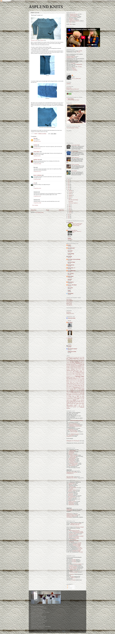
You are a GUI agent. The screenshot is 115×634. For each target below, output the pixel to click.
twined (74, 405)
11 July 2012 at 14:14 (37, 188)
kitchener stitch (71, 396)
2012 (69, 189)
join (81, 394)
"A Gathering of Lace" (69, 357)
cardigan (72, 391)
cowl (79, 391)
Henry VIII (76, 370)
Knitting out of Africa (80, 372)
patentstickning (71, 483)
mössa (75, 397)
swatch (80, 403)
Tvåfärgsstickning (69, 509)
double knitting (74, 392)
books (75, 390)
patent (69, 398)
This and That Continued (72, 348)
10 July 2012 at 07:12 (37, 171)
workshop (67, 407)
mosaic (71, 397)
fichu (67, 393)
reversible (80, 398)
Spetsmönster (71, 18)
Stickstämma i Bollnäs (70, 57)
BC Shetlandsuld (77, 363)
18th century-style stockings (73, 199)
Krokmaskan (68, 312)
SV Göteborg (73, 63)
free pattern (70, 393)
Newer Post (33, 210)
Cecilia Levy (70, 330)
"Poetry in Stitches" (73, 359)
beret (69, 390)
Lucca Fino (68, 376)
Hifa (78, 370)
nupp (67, 398)
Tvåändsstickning (73, 15)
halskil (72, 394)
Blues (83, 363)
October (70, 193)
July (69, 198)
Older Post (61, 210)
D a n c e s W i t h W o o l (72, 230)
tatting (67, 404)
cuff (70, 392)
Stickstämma (72, 569)
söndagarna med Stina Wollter (74, 537)
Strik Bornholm (71, 541)
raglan (78, 398)
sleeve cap (73, 402)
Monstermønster (71, 282)
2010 (69, 216)
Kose (67, 373)
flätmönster (70, 484)
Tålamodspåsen (70, 293)
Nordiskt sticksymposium (74, 455)
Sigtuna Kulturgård (76, 382)
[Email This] (51, 133)
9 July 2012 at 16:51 (37, 155)
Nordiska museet (79, 378)
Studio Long (74, 384)
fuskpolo (76, 393)
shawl (74, 400)
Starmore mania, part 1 (75, 157)
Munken (77, 377)
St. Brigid (76, 383)
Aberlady (67, 362)
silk (67, 402)
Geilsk (76, 369)
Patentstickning (71, 435)
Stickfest (80, 383)
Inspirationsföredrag (72, 458)
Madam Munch (70, 276)
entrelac (78, 392)
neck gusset (78, 397)
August (70, 196)
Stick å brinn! (70, 287)
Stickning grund (69, 436)
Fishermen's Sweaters (81, 368)
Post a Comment (35, 205)
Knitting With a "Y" (71, 267)
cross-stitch (68, 392)
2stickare (69, 245)
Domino (83, 365)
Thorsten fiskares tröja (78, 385)
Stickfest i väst (73, 577)
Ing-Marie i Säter (37, 159)
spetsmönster (70, 491)
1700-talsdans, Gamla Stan (74, 524)
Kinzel (71, 372)
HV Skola (80, 50)
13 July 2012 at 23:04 (37, 202)
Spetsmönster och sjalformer (74, 20)
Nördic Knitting (71, 98)
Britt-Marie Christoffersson (71, 364)
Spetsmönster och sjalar (74, 463)
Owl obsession (70, 239)
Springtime (68, 383)
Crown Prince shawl (73, 365)
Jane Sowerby (76, 371)
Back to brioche (74, 170)
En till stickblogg (71, 253)
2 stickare (73, 67)
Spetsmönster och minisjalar (74, 424)
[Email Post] (49, 133)
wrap (71, 407)
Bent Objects (70, 322)
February (70, 211)
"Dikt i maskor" (80, 357)
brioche (82, 390)
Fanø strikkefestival (73, 567)
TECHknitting (70, 222)
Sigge (71, 382)
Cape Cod (77, 364)
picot (73, 398)
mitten (83, 396)
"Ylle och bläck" (81, 360)
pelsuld (71, 398)
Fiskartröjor (68, 369)
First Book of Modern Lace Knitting (72, 368)
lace (78, 396)
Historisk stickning (73, 457)
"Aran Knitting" (75, 357)
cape (69, 391)
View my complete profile (76, 78)
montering (67, 397)
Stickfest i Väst (72, 19)
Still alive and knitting (75, 164)
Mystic (80, 377)
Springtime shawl (72, 383)
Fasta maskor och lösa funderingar (74, 259)
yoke (78, 407)
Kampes (80, 371)
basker (67, 390)
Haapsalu (79, 369)
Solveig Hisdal (81, 382)
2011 (69, 214)
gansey (79, 393)
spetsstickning (70, 495)
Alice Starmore (69, 299)
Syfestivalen (71, 486)
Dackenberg (80, 365)
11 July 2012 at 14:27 (37, 196)
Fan (73, 539)
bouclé (77, 390)
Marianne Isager (69, 303)
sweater (83, 403)
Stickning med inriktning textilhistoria (76, 420)
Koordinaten (72, 574)
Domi (35, 138)
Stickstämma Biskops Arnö (70, 56)
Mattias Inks (70, 338)
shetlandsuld (82, 400)
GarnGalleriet (73, 369)
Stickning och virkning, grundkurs (72, 514)
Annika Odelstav (37, 151)
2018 (69, 179)
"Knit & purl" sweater (34, 40)
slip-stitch (77, 402)
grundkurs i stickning (72, 501)
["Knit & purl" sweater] (46, 39)
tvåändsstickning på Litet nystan (77, 531)
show (83, 401)
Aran (83, 362)
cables (67, 391)
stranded (77, 403)
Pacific (83, 378)
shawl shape (78, 400)
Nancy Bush (68, 378)
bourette (80, 390)
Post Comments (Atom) (40, 212)
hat (74, 394)
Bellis (81, 363)
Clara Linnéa (70, 250)
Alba (70, 362)
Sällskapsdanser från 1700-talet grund (72, 440)
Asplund (42, 40)
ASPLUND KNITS (46, 6)
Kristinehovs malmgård (79, 532)
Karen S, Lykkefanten (38, 175)
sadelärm (67, 400)
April (70, 208)
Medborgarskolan (79, 64)
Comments (70, 587)
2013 (69, 187)
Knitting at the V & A (70, 313)
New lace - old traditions (72, 284)
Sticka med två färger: (70, 476)
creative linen (82, 391)
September (71, 195)
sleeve (70, 402)
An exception (71, 201)
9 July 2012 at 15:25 (37, 141)
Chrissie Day (68, 365)
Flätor (71, 24)
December (70, 190)
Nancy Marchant (69, 304)
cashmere (75, 391)
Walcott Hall (80, 386)
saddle (83, 398)
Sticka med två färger (73, 430)
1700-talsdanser (69, 510)
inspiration (76, 394)
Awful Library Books (71, 318)
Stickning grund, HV (70, 473)
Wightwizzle (79, 387)
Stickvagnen (71, 488)
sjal (68, 402)
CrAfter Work (71, 493)
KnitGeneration (74, 372)
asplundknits (68, 83)
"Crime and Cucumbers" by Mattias (72, 127)
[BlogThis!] (52, 133)
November (71, 192)
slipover (80, 402)
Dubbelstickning (71, 429)
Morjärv (74, 377)
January (70, 212)
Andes (81, 362)
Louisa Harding (78, 374)
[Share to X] (53, 133)
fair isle (80, 392)
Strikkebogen (70, 384)
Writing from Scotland (72, 351)
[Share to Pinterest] (55, 133)
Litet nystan (80, 66)
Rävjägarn (70, 345)
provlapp (75, 398)
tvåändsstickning (69, 405)
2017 (69, 181)
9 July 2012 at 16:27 (37, 148)
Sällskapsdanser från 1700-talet (71, 472)
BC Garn (72, 363)
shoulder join (75, 401)
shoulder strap (80, 401)
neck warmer (82, 397)
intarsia (79, 394)
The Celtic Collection (80, 384)
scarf (70, 400)
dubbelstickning (71, 502)
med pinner (70, 279)
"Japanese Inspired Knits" (74, 358)
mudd (73, 397)
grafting (67, 394)
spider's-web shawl (69, 403)
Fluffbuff (69, 238)
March (70, 209)
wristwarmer (74, 407)
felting (83, 392)
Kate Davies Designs (71, 262)
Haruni (72, 370)
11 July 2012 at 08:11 (37, 179)
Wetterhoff (75, 387)
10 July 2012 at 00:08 (37, 163)
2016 (69, 182)
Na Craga (82, 377)
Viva (74, 386)
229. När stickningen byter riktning (73, 99)
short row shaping (69, 401)
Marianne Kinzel (69, 377)
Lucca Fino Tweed (72, 376)
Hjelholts (81, 370)
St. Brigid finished (74, 151)
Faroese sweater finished (75, 145)
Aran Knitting (68, 363)
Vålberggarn (77, 386)
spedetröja (82, 402)
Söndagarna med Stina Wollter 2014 (72, 89)
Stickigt (69, 290)
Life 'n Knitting (70, 273)
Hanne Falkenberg (69, 300)
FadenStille (70, 256)
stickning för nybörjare (73, 533)
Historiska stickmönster (74, 14)
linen (80, 396)
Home (47, 210)
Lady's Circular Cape (76, 373)
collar (77, 391)
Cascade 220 (81, 364)
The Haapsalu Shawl (71, 385)
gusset (70, 394)
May (69, 206)
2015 (69, 184)
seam (72, 400)
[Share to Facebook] (54, 133)
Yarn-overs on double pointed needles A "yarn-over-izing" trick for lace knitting (77, 224)
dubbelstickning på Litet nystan (74, 530)
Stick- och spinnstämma (74, 16)
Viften (70, 386)
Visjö (72, 386)
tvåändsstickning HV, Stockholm (75, 523)
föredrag (69, 499)
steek (74, 403)
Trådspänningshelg (72, 450)
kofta (75, 396)
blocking (72, 390)
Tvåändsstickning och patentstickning (75, 426)
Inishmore (70, 371)
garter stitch (82, 393)
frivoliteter (73, 393)
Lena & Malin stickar (72, 270)
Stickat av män (72, 456)
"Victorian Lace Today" (73, 360)
